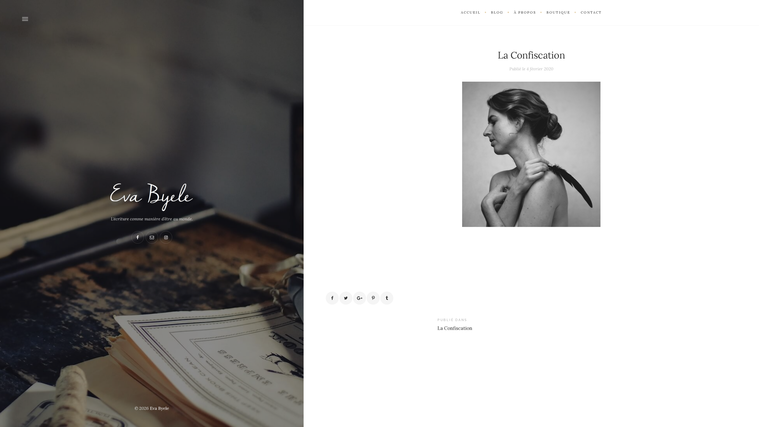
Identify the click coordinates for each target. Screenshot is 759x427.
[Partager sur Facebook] (332, 298)
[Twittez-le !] (345, 298)
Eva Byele (159, 408)
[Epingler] (373, 298)
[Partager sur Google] (359, 298)
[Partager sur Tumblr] (386, 298)
